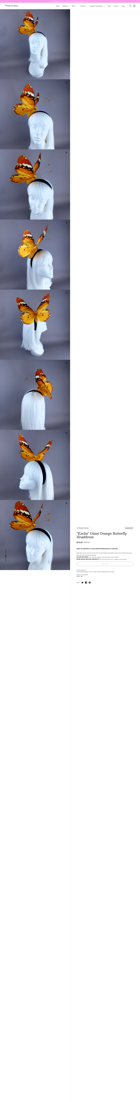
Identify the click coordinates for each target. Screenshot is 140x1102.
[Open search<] (130, 6)
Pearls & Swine (84, 528)
